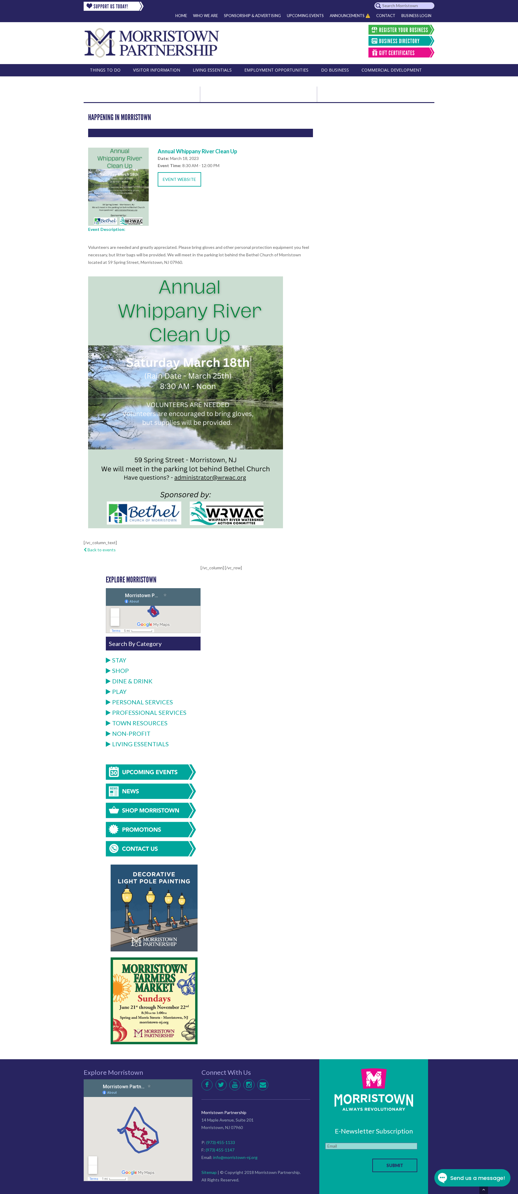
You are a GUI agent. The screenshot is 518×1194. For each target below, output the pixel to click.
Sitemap (209, 1172)
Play (119, 691)
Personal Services (142, 702)
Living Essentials (140, 743)
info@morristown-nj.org (235, 1157)
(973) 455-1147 (220, 1149)
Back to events (101, 549)
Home (181, 15)
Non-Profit (131, 733)
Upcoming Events (305, 15)
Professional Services (149, 712)
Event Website (179, 179)
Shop (120, 670)
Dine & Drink (132, 681)
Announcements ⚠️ (350, 15)
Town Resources (140, 723)
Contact (385, 15)
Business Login (416, 15)
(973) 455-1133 (220, 1142)
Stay (119, 660)
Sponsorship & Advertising (252, 15)
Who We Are (205, 15)
